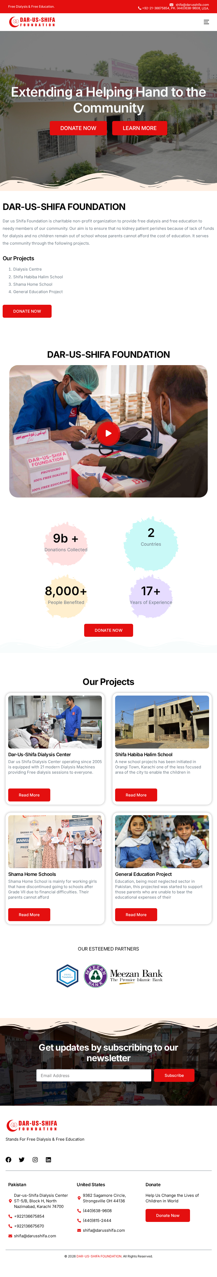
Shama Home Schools (32, 874)
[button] (109, 433)
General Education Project (143, 874)
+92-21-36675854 (155, 8)
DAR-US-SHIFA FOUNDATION (98, 1256)
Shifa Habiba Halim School (144, 754)
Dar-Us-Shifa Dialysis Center (39, 754)
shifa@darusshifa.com (192, 4)
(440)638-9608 (188, 8)
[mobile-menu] (202, 22)
